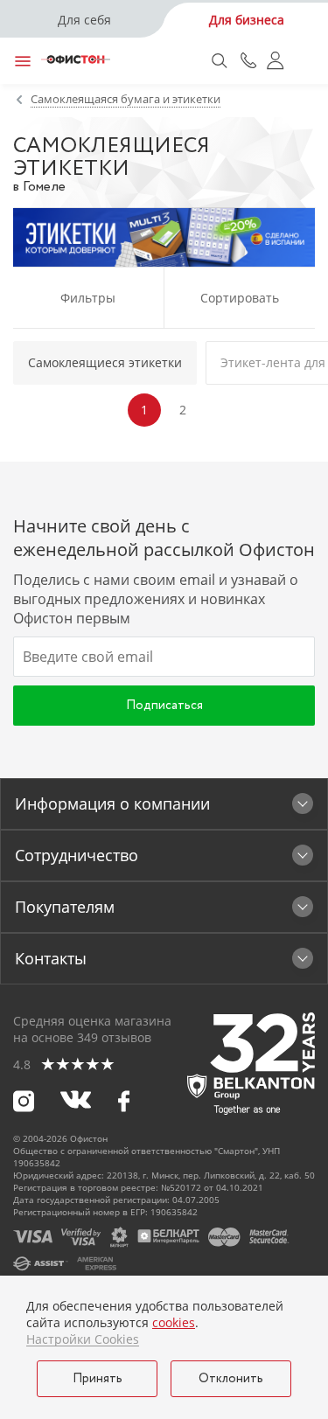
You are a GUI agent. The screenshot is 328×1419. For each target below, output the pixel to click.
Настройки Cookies (82, 1339)
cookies (173, 1322)
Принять (97, 1379)
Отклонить (231, 1379)
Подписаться (164, 705)
